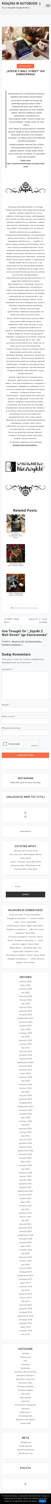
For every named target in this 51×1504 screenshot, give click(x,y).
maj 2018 (25, 1334)
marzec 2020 (26, 1261)
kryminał (25, 1364)
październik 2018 (25, 1316)
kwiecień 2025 (25, 1040)
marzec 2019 (26, 1298)
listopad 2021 (25, 1187)
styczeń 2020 (25, 1268)
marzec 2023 (26, 1132)
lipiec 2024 (25, 1073)
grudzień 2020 (25, 1228)
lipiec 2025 (25, 1029)
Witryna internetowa (11, 728)
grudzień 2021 (25, 1184)
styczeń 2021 (25, 1224)
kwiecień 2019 (25, 1294)
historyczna (25, 1357)
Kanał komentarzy (25, 1450)
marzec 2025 (26, 1044)
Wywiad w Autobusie (25, 1420)
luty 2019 (25, 1301)
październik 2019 (25, 1275)
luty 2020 (25, 1264)
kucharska (25, 1368)
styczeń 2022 (25, 1180)
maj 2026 (25, 993)
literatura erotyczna (25, 1379)
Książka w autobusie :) (21, 3)
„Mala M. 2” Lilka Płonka (37, 620)
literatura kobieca (20, 608)
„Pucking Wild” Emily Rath (25, 869)
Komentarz (8, 669)
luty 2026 (25, 1004)
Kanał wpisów (25, 1446)
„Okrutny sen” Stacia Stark (25, 851)
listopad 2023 (25, 1103)
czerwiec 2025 (25, 1033)
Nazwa (6, 705)
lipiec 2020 (25, 1246)
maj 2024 (25, 1081)
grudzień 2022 (25, 1143)
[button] (48, 6)
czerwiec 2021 (25, 1206)
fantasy (25, 1353)
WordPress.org (25, 1453)
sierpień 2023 (25, 1114)
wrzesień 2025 (25, 1022)
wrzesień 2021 (25, 1195)
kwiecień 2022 (25, 1173)
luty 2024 (25, 1092)
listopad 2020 (25, 1231)
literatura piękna (25, 1390)
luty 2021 (25, 1220)
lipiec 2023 (25, 1117)
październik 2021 (25, 1191)
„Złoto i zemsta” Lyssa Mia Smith (25, 862)
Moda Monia (15, 948)
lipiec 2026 (25, 985)
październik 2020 (25, 1235)
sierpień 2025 (25, 1026)
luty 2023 (25, 1136)
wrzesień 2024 (25, 1066)
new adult (25, 1394)
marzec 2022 (26, 1176)
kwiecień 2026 (25, 996)
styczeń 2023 (25, 1140)
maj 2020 (25, 1253)
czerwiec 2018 (25, 1331)
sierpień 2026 (25, 981)
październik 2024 (25, 1062)
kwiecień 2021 (25, 1213)
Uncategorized (25, 1416)
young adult (25, 1423)
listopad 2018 (25, 1312)
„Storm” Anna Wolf (11, 620)
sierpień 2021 (25, 1198)
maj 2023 (25, 1125)
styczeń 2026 (25, 1007)
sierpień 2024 (25, 1070)
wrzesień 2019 (25, 1279)
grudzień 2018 (25, 1309)
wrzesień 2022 (25, 1154)
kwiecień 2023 (25, 1128)
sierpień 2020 (25, 1242)
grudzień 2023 (25, 1099)
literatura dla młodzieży (25, 1372)
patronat (25, 1401)
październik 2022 (25, 1151)
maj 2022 (25, 1169)
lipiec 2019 (25, 1283)
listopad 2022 (25, 1147)
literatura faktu (25, 1383)
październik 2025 (25, 1018)
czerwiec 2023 (25, 1121)
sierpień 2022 (25, 1158)
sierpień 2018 (25, 1323)
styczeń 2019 (25, 1305)
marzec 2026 (26, 1000)
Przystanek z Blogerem (25, 1405)
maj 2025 (25, 1037)
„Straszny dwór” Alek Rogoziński (25, 865)
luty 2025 (25, 1048)
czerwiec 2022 (25, 1165)
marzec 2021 (26, 1217)
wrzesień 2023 (25, 1110)
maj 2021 (25, 1209)
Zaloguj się (25, 1442)
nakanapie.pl (25, 831)
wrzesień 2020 (25, 1239)
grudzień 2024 (25, 1055)
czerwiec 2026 (25, 989)
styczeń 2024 (25, 1095)
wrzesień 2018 (25, 1320)
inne (25, 1361)
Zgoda (42, 1501)
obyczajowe (33, 608)
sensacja (25, 1408)
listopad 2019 (25, 1272)
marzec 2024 (26, 1088)
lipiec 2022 (25, 1162)
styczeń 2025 (25, 1051)
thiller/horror (25, 1412)
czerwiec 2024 (25, 1077)
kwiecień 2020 (25, 1257)
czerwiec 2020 (25, 1250)
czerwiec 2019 (25, 1286)
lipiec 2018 (25, 1327)
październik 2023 (25, 1106)
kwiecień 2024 (25, 1084)
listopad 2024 (25, 1059)
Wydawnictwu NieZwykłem (24, 445)
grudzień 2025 (25, 1011)
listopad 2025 (25, 1015)
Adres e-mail (8, 716)
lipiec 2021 (25, 1202)
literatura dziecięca (25, 1375)
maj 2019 (25, 1290)
